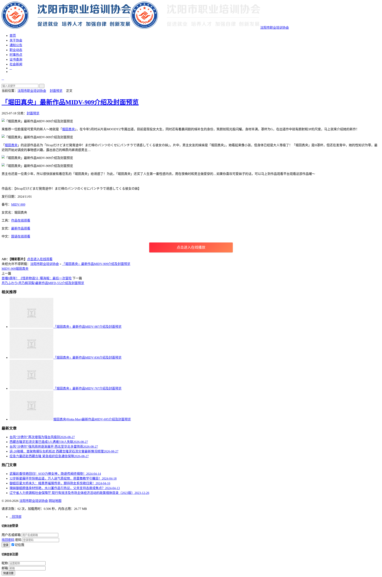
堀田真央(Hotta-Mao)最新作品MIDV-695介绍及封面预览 (92, 419)
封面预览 (56, 90)
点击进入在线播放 (191, 247)
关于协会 (16, 40)
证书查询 (16, 59)
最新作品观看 (20, 228)
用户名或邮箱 (11, 535)
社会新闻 (16, 64)
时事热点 (16, 54)
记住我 (19, 545)
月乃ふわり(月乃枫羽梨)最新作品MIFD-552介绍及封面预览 (43, 283)
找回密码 (8, 540)
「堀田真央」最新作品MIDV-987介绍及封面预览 (87, 326)
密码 (18, 540)
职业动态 (16, 50)
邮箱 (5, 568)
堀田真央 (68, 129)
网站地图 (55, 500)
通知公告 (16, 45)
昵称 (5, 563)
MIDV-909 (18, 204)
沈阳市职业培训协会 (274, 27)
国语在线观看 (20, 236)
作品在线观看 (20, 220)
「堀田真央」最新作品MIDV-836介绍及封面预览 (87, 357)
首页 (13, 35)
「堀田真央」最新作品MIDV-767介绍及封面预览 (87, 388)
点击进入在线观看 (40, 259)
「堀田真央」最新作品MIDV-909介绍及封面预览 (70, 102)
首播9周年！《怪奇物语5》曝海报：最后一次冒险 (37, 278)
